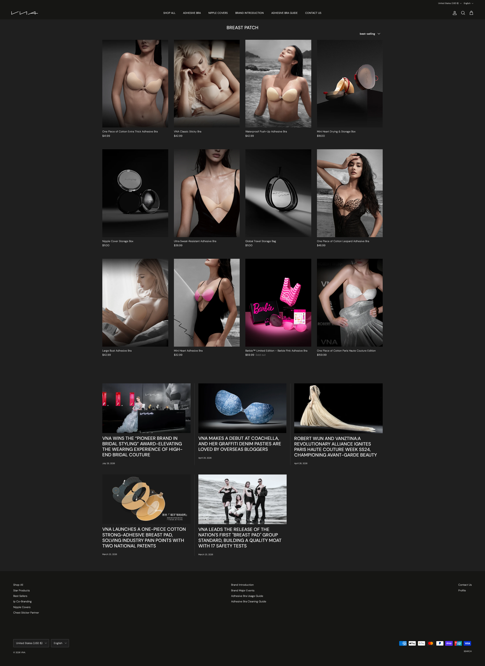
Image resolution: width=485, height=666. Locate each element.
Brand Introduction (242, 584)
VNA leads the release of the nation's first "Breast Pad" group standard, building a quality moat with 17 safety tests (240, 537)
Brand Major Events (242, 590)
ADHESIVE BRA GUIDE (284, 13)
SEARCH (468, 651)
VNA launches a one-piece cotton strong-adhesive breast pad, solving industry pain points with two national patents (144, 537)
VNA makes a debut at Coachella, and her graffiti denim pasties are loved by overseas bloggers (239, 443)
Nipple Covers (22, 607)
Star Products (21, 590)
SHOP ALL (169, 13)
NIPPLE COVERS (218, 13)
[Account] (454, 13)
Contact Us (465, 584)
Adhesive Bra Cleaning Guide (248, 601)
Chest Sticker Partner (26, 612)
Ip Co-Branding (22, 601)
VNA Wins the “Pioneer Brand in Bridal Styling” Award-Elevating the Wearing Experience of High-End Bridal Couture (142, 446)
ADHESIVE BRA (192, 13)
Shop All (18, 584)
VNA (23, 652)
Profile (462, 590)
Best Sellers (20, 596)
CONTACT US (313, 13)
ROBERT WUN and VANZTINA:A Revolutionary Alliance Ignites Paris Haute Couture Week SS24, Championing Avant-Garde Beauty (335, 446)
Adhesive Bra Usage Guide (247, 596)
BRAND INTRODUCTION (249, 13)
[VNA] (24, 13)
